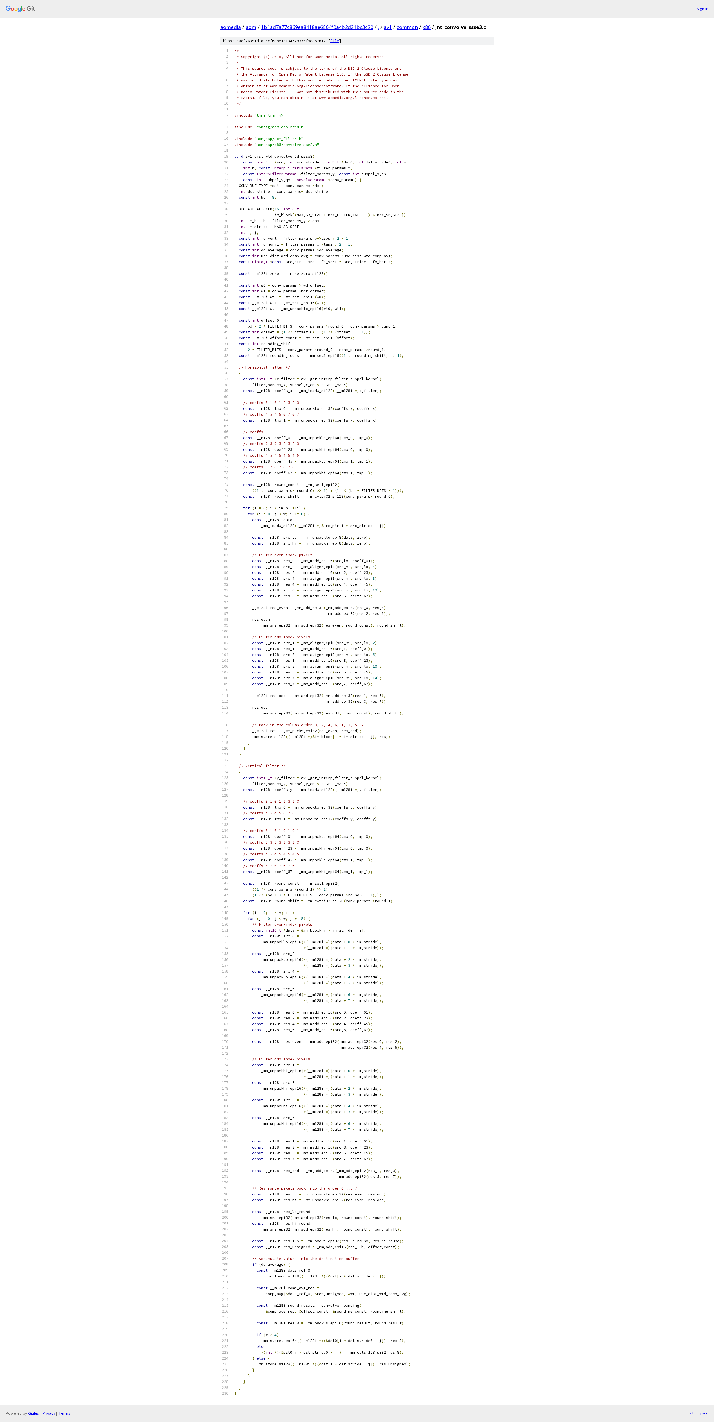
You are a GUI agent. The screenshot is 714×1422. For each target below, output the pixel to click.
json (703, 1413)
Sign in (702, 8)
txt (690, 1413)
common (407, 27)
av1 (388, 27)
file (334, 41)
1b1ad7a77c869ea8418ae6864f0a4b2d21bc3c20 (317, 27)
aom (251, 27)
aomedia (230, 27)
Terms (64, 1413)
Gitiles (33, 1413)
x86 (427, 27)
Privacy (48, 1413)
